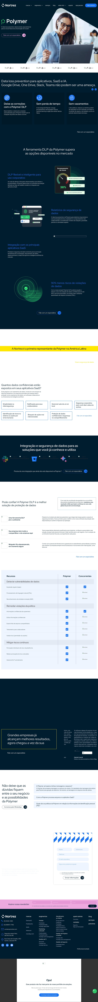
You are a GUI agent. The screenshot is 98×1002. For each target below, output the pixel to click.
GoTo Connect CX (61, 927)
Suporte (75, 925)
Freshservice (42, 943)
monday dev (59, 938)
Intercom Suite (60, 931)
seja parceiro (79, 5)
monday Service (43, 945)
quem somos (77, 916)
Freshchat (58, 922)
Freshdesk (58, 924)
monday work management (46, 936)
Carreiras (75, 919)
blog (54, 5)
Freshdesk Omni (60, 926)
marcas (28, 5)
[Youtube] (11, 945)
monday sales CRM (44, 926)
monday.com (30, 934)
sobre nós (61, 5)
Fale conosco (91, 5)
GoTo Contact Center (61, 929)
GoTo (27, 927)
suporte (70, 5)
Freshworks (29, 924)
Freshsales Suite (43, 924)
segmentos (38, 5)
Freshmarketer (43, 933)
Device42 (29, 920)
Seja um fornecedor (78, 927)
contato (76, 922)
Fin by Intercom (60, 920)
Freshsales (41, 923)
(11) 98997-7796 (9, 925)
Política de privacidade (83, 949)
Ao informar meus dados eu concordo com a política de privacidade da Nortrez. (73, 873)
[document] (49, 979)
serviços (47, 5)
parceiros (92, 924)
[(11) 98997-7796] (2, 925)
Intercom (28, 930)
